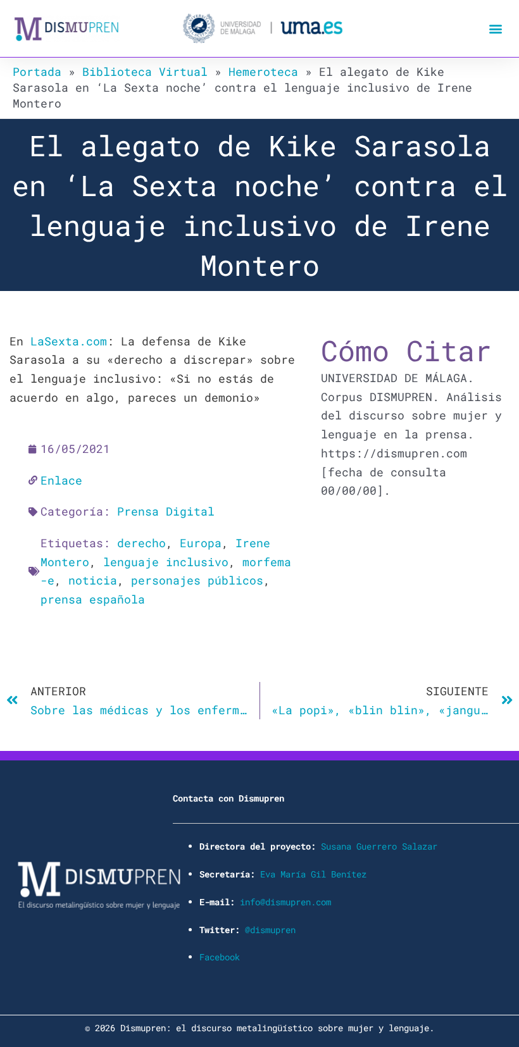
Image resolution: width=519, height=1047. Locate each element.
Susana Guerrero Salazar (379, 846)
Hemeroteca (263, 71)
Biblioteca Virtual (145, 71)
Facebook (219, 957)
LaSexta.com (68, 341)
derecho (141, 542)
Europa (201, 542)
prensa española (93, 599)
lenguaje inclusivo (165, 561)
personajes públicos (197, 580)
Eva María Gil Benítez (313, 874)
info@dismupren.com (285, 902)
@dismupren (270, 930)
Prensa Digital (166, 511)
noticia (92, 580)
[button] (495, 28)
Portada (37, 71)
